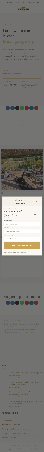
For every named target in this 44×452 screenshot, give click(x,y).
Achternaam (9, 228)
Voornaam (8, 220)
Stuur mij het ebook (22, 245)
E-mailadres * (9, 235)
